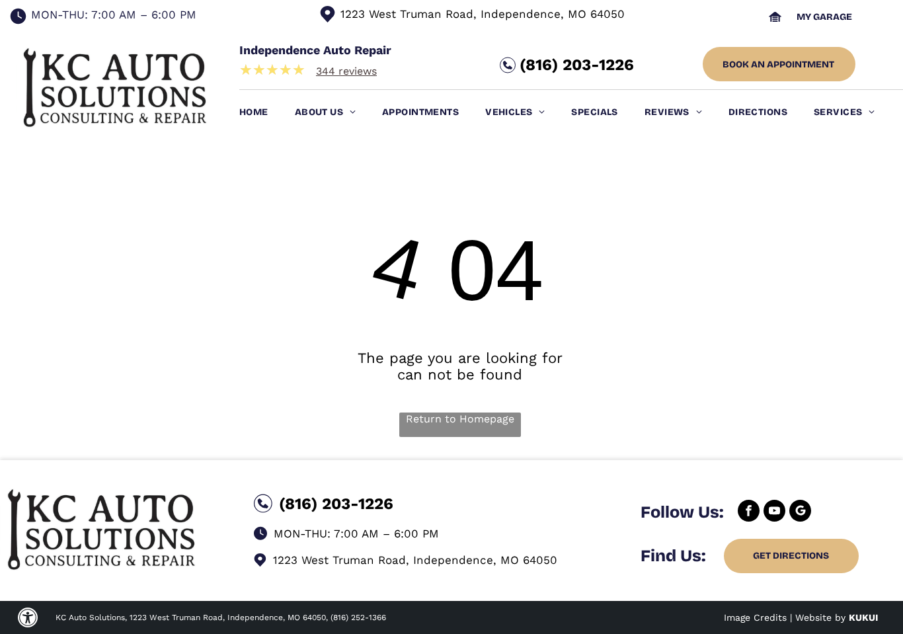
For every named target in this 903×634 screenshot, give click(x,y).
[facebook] (749, 512)
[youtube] (774, 512)
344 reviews (346, 71)
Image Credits (755, 617)
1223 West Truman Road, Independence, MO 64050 (482, 13)
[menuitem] (267, 112)
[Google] (800, 512)
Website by (820, 617)
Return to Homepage (460, 419)
